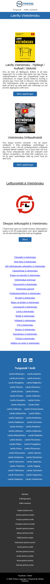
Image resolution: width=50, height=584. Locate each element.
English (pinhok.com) (25, 510)
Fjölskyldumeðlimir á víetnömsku (25, 293)
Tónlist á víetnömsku (25, 339)
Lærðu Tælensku (17, 466)
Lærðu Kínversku (34, 422)
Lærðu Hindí (33, 404)
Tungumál (17, 10)
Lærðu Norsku (16, 440)
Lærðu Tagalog (33, 466)
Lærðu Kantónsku (33, 418)
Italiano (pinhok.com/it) (25, 533)
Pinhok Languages (20, 579)
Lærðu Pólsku (15, 444)
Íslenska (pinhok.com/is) (25, 565)
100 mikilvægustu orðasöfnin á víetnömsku (25, 266)
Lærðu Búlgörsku (34, 383)
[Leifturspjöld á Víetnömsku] (25, 218)
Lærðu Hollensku (14, 409)
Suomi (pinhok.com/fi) (25, 547)
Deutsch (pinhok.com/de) (25, 515)
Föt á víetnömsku (25, 325)
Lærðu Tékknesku (16, 470)
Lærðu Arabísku (34, 374)
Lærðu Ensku (17, 391)
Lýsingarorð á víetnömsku (25, 307)
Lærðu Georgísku (17, 400)
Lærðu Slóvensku (16, 461)
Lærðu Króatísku (33, 426)
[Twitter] (25, 360)
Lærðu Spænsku (34, 461)
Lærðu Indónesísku (17, 413)
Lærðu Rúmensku (32, 448)
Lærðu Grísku (34, 400)
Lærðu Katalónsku (16, 422)
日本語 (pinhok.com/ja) (25, 538)
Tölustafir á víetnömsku (25, 257)
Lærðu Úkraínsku (15, 475)
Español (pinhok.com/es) (25, 528)
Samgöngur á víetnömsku (25, 334)
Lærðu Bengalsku (16, 383)
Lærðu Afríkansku (17, 374)
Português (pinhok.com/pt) (25, 524)
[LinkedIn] (30, 360)
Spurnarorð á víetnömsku (25, 284)
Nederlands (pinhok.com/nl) (25, 542)
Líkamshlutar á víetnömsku (25, 271)
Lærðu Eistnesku (32, 387)
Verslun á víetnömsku (25, 329)
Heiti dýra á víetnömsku (25, 262)
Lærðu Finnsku (32, 391)
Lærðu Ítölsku (35, 413)
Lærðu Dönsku (16, 387)
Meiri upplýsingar (25, 94)
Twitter (29, 576)
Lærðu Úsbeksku (15, 479)
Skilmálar (25, 494)
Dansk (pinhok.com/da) (25, 556)
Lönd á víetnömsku (25, 311)
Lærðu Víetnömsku (34, 479)
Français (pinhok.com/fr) (25, 519)
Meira (25, 239)
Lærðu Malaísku (35, 435)
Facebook (22, 576)
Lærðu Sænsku (34, 453)
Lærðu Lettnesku (16, 431)
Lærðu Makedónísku (17, 435)
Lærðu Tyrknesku (34, 470)
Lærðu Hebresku (18, 404)
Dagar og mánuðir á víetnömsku (25, 275)
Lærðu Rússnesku (17, 453)
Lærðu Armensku (17, 378)
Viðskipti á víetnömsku (25, 320)
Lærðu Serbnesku (16, 457)
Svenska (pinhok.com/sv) (25, 551)
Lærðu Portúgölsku (32, 444)
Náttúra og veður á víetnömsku (25, 343)
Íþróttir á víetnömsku (25, 316)
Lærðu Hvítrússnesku (33, 409)
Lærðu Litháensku (33, 431)
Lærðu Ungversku (34, 475)
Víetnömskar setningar (25, 280)
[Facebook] (19, 360)
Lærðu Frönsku (16, 396)
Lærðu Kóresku (16, 426)
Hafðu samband (30, 10)
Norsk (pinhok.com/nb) (25, 561)
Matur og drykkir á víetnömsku (25, 302)
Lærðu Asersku (34, 378)
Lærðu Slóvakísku (34, 457)
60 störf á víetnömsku (25, 298)
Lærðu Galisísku (33, 396)
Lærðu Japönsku (16, 418)
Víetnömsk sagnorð (25, 289)
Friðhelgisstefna (25, 499)
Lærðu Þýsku (16, 448)
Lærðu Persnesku (32, 440)
